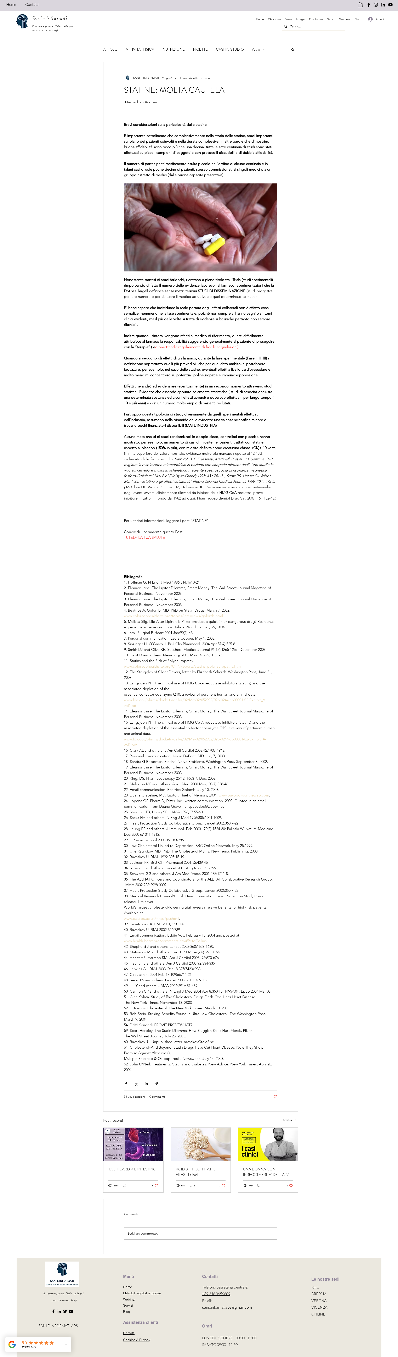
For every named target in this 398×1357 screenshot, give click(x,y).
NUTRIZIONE (174, 49)
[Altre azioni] (274, 77)
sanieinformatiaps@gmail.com (227, 1307)
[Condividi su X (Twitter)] (136, 1084)
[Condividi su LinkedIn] (146, 1084)
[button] (293, 49)
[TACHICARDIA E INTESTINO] (133, 1144)
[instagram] (376, 4)
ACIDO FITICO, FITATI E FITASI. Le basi (196, 1171)
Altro (256, 49)
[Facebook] (53, 1311)
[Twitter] (65, 1311)
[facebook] (368, 4)
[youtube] (390, 4)
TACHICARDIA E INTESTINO (132, 1169)
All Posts (110, 49)
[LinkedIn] (59, 1311)
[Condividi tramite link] (156, 1084)
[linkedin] (383, 4)
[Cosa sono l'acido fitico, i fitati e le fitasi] (201, 1144)
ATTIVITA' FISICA (140, 49)
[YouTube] (70, 1311)
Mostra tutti (290, 1120)
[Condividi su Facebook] (126, 1084)
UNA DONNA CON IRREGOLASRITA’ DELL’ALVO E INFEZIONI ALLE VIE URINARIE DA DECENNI (267, 1171)
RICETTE (200, 49)
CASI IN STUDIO (230, 49)
